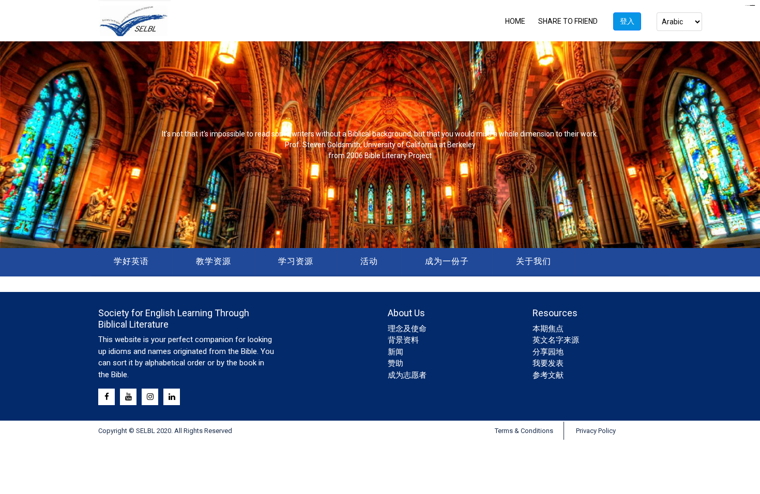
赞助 (395, 363)
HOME (515, 21)
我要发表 (548, 363)
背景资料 (403, 340)
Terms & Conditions (524, 431)
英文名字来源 (556, 340)
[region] (380, 144)
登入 (627, 21)
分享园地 (548, 352)
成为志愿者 (407, 375)
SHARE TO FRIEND (568, 21)
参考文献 (548, 375)
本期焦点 (548, 328)
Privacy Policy (596, 431)
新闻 (395, 352)
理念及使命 (407, 328)
